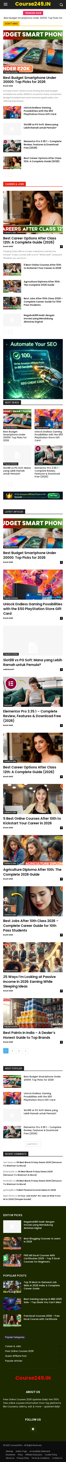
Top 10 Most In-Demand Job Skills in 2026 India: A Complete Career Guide (42, 1285)
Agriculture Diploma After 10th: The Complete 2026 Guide (42, 283)
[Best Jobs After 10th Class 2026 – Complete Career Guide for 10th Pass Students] (12, 303)
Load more (32, 1144)
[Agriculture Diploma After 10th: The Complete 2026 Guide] (12, 286)
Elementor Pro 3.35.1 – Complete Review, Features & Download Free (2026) (43, 144)
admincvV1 (8, 669)
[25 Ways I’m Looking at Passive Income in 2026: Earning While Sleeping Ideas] (33, 957)
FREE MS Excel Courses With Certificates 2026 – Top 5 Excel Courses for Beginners (42, 1258)
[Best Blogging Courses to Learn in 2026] (12, 1243)
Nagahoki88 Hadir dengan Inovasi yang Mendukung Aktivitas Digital (39, 318)
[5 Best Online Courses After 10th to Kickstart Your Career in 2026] (12, 269)
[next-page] (10, 174)
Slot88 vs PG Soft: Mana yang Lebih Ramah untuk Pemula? (41, 126)
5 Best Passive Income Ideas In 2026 (36, 1190)
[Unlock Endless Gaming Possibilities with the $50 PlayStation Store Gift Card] (12, 112)
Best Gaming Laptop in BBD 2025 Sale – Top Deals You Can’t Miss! (43, 1300)
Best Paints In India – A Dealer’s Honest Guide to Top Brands (29, 1035)
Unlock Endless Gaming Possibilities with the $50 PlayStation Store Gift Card (40, 111)
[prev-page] (5, 174)
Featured (39, 464)
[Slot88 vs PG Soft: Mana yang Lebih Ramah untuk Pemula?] (12, 129)
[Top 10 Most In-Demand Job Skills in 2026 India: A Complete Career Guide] (12, 1287)
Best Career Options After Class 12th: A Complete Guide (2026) (42, 159)
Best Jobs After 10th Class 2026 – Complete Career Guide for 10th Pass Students (43, 302)
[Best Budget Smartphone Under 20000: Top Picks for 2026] (33, 52)
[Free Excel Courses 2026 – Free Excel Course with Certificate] (12, 1320)
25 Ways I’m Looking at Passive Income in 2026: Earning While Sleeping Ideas (29, 981)
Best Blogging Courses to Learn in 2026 (42, 1240)
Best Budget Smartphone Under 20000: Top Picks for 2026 (29, 79)
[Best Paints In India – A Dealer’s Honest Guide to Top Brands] (33, 1013)
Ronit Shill (8, 86)
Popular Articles (11, 72)
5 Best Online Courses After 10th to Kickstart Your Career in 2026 (42, 266)
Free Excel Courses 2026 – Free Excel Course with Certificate (42, 1317)
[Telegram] (33, 1429)
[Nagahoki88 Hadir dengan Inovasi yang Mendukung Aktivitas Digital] (12, 320)
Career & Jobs (10, 232)
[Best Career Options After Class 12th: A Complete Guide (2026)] (12, 162)
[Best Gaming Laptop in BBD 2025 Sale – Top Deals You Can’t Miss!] (12, 1304)
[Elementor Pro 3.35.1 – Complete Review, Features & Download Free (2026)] (12, 146)
